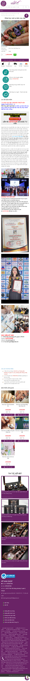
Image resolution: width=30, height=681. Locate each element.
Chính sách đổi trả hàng (10, 617)
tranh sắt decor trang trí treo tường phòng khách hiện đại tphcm (14, 639)
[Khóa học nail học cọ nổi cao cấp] (22, 423)
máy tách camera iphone (12, 671)
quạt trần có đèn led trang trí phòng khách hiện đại (14, 642)
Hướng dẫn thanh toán (10, 613)
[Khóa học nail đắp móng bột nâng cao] (8, 423)
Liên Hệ (6, 605)
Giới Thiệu (7, 602)
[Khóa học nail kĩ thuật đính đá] (8, 396)
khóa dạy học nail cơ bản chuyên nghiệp (14, 635)
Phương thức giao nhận (10, 615)
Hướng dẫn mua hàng (10, 611)
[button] (15, 43)
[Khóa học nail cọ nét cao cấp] (8, 449)
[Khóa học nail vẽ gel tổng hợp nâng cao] (22, 396)
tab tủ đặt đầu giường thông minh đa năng (14, 644)
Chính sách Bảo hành (9, 620)
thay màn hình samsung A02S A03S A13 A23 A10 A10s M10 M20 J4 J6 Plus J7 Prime (13, 660)
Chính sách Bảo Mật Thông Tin (12, 622)
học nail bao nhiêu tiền (17, 136)
